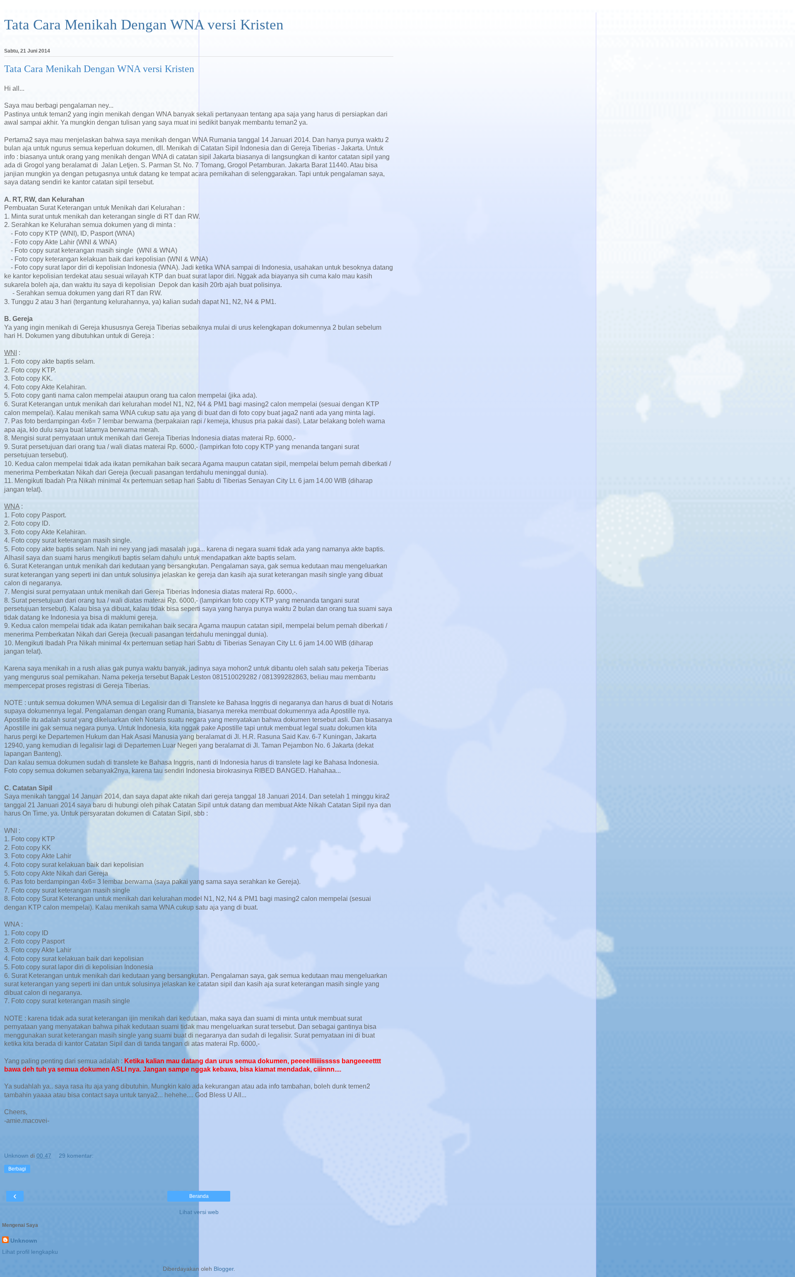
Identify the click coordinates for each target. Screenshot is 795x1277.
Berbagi (17, 1169)
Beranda (199, 1196)
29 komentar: (76, 1155)
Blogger (224, 1268)
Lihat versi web (199, 1212)
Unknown (23, 1240)
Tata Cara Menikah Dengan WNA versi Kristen (144, 24)
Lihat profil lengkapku (30, 1251)
